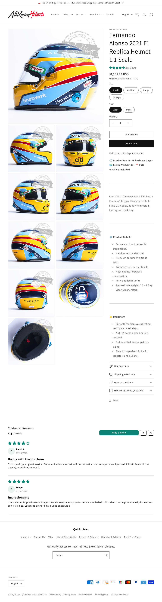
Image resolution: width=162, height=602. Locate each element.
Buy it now (132, 143)
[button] (67, 14)
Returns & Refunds (88, 537)
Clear (115, 109)
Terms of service (85, 594)
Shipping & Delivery (111, 537)
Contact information (120, 594)
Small (116, 90)
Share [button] (115, 400)
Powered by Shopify (38, 595)
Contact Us (39, 537)
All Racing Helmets (22, 595)
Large (146, 90)
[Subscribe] (105, 555)
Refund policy (55, 594)
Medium (131, 90)
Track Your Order (132, 537)
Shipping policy (101, 594)
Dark (128, 109)
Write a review (119, 432)
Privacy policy (70, 594)
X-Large (117, 97)
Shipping (113, 79)
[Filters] (143, 433)
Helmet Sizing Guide (66, 537)
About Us (26, 537)
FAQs (50, 537)
